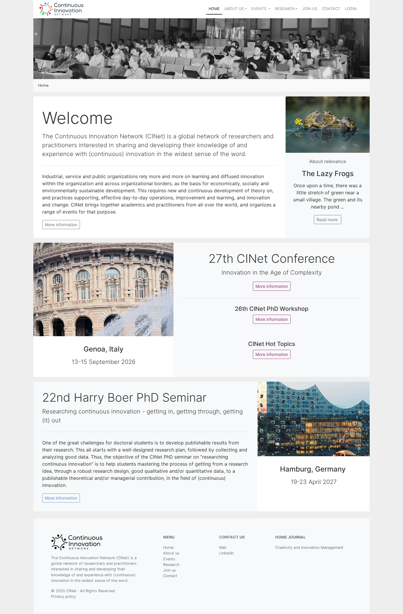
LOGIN (351, 8)
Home (168, 547)
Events (169, 559)
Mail (222, 547)
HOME (215, 8)
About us (171, 553)
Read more (328, 219)
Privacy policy (63, 596)
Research (171, 564)
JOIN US (309, 8)
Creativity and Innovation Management (309, 547)
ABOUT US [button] (234, 8)
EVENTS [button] (259, 8)
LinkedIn (226, 553)
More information (61, 224)
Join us (169, 570)
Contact (170, 576)
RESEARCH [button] (285, 8)
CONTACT (331, 8)
